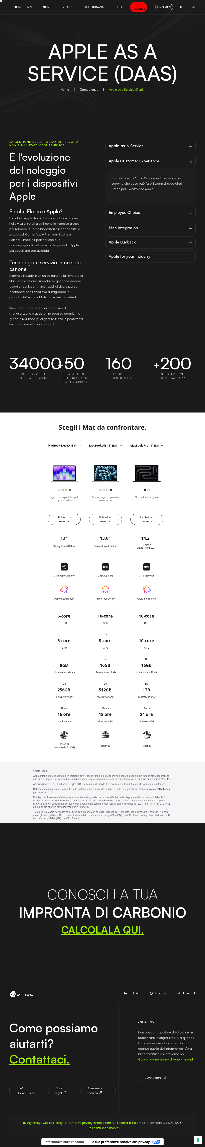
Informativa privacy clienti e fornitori (90, 1123)
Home (64, 90)
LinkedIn (134, 993)
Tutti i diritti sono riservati (102, 1128)
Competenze (89, 90)
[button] (23, 7)
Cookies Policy (53, 1123)
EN (193, 6)
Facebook (189, 993)
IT (181, 6)
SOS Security (138, 7)
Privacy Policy (31, 1123)
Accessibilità (127, 1123)
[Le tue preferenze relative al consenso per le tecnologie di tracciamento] (198, 1140)
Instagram (161, 993)
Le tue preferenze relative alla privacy (120, 1142)
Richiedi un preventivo (64, 519)
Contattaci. (39, 1058)
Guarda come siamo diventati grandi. (166, 1059)
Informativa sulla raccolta (64, 1142)
